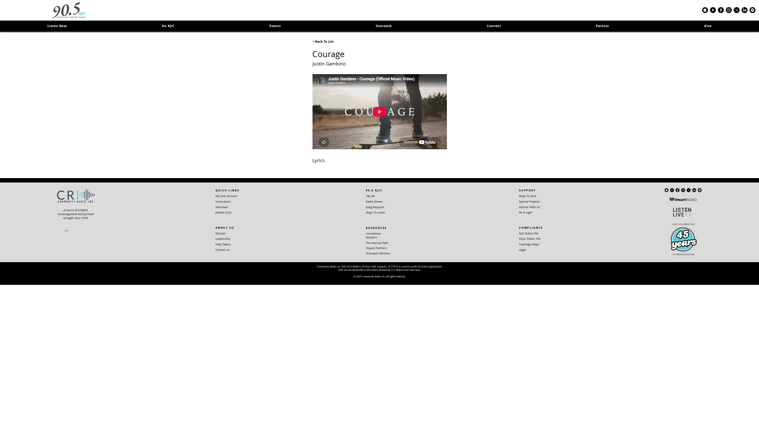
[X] (737, 10)
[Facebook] (721, 10)
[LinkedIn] (745, 10)
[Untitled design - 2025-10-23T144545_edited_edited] (713, 10)
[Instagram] (729, 10)
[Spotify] (752, 10)
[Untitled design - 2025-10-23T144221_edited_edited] (705, 10)
